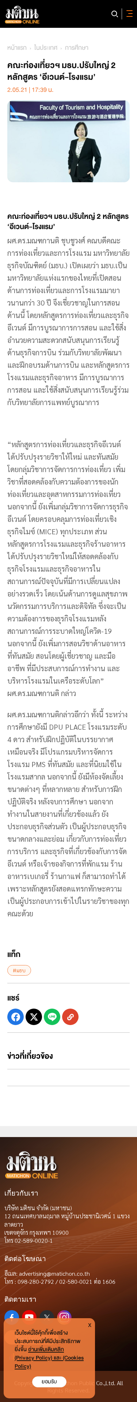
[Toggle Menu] (128, 14)
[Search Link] (114, 14)
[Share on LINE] (52, 1017)
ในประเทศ (45, 47)
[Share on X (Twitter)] (34, 1017)
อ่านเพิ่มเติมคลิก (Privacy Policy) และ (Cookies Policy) (49, 1358)
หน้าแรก (17, 47)
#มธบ (19, 970)
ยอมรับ (49, 1381)
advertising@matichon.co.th (54, 1273)
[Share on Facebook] (15, 1017)
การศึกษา (76, 47)
